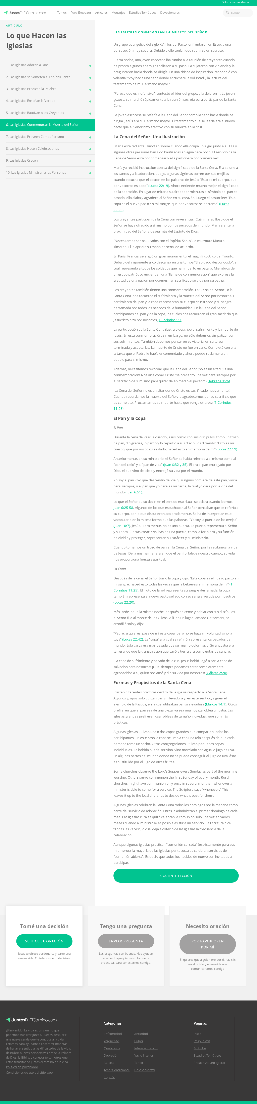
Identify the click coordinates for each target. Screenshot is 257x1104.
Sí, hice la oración (44, 941)
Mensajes (118, 13)
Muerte (109, 1063)
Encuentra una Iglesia (209, 1063)
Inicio (197, 1034)
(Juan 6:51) (133, 492)
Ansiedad (141, 1034)
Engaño (109, 1077)
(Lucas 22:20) (123, 602)
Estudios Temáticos (142, 13)
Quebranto (112, 1048)
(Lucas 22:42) (132, 639)
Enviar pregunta (126, 941)
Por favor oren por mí (208, 944)
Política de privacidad (22, 1067)
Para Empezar (80, 13)
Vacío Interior (143, 1056)
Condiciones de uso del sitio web (29, 1073)
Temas (61, 13)
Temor (138, 1063)
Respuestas (202, 1041)
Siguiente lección (176, 876)
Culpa (138, 1041)
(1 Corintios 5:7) (170, 320)
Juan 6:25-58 (123, 507)
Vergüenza (111, 1041)
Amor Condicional (117, 1070)
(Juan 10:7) (121, 525)
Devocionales (169, 13)
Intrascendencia (146, 1048)
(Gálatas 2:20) (216, 672)
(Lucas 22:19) (158, 185)
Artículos (101, 13)
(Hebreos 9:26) (218, 381)
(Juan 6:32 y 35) (175, 464)
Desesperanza (144, 1070)
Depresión (111, 1056)
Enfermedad (113, 1034)
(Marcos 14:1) (215, 704)
